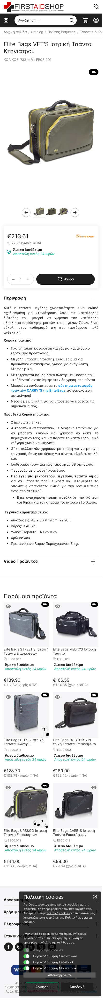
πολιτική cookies (58, 913)
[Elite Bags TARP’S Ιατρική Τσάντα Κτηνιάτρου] (51, 134)
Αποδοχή (77, 987)
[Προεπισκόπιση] (8, 606)
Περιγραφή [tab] (15, 298)
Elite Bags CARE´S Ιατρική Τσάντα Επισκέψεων (74, 832)
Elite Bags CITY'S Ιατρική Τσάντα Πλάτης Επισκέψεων (24, 742)
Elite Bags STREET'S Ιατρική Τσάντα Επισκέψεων (26, 651)
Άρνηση (42, 987)
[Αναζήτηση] (71, 20)
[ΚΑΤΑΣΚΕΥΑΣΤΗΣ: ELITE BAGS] (85, 236)
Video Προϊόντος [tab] (21, 561)
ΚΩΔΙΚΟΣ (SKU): (17, 60)
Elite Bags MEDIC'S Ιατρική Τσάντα (74, 651)
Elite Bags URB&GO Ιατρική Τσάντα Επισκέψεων (25, 832)
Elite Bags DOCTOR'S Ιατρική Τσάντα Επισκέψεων (74, 742)
